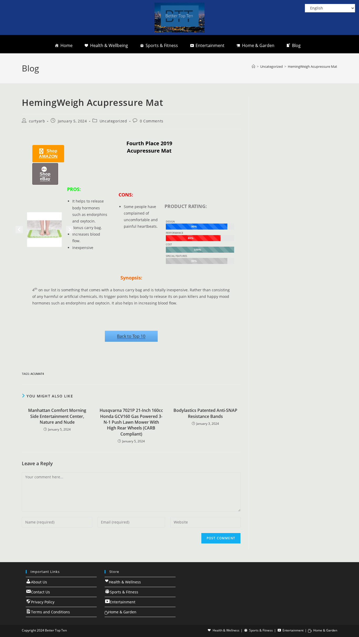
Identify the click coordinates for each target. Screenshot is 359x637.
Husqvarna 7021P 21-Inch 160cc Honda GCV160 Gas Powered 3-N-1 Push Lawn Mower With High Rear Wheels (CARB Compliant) (131, 422)
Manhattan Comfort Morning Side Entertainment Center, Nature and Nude (57, 416)
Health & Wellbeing (109, 45)
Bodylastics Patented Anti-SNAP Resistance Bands (205, 413)
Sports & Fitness (162, 45)
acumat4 (37, 374)
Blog (296, 45)
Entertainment (210, 45)
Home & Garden (258, 45)
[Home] (253, 66)
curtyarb (37, 120)
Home (66, 45)
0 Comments (151, 120)
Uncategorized (113, 120)
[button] (48, 153)
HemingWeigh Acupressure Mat (312, 66)
